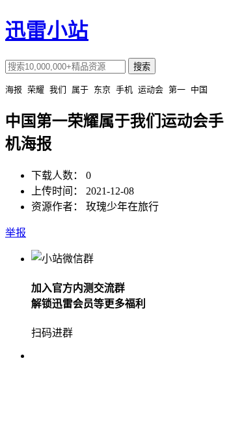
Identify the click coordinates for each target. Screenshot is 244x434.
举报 (15, 232)
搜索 (141, 67)
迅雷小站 (46, 30)
